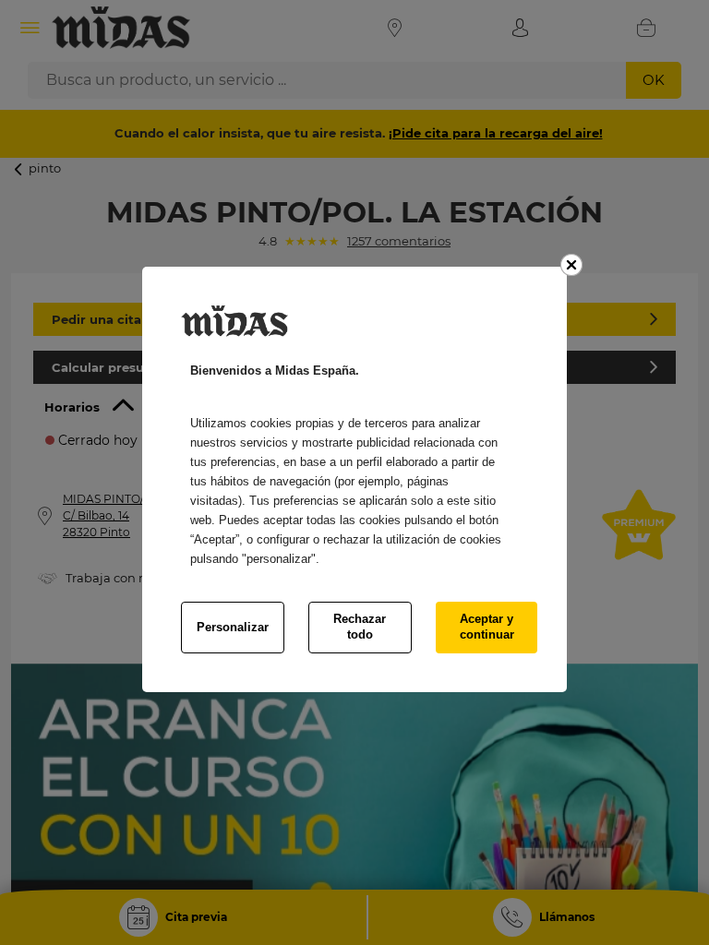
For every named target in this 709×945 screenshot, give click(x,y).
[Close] (571, 265)
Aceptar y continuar (487, 626)
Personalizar (233, 627)
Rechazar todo (359, 626)
